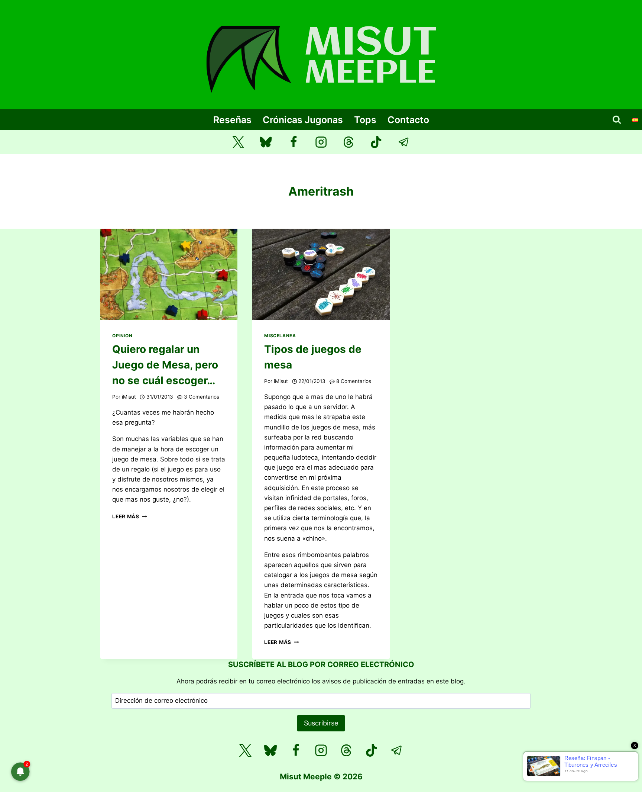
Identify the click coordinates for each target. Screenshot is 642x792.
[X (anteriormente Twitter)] (238, 142)
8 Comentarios (353, 381)
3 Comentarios (201, 397)
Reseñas (232, 119)
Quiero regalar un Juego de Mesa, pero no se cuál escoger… (165, 365)
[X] (245, 750)
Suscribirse (321, 723)
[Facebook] (293, 142)
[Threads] (349, 142)
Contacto (408, 119)
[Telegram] (404, 142)
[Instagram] (321, 142)
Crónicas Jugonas (303, 119)
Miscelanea (280, 335)
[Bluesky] (266, 142)
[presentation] (168, 274)
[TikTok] (376, 142)
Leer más (129, 516)
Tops (365, 119)
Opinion (122, 335)
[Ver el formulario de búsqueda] (617, 120)
